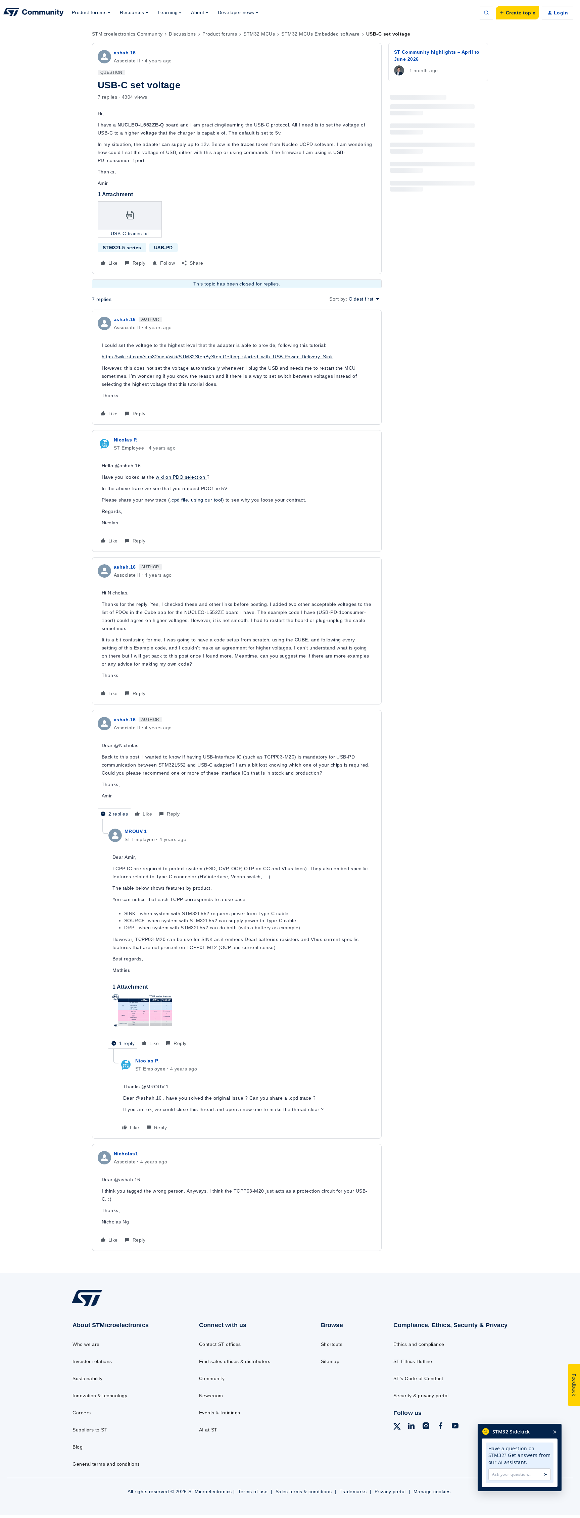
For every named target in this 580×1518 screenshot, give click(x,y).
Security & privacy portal (421, 1395)
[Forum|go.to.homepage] (33, 12)
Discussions (182, 34)
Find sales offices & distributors (235, 1361)
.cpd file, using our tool (196, 500)
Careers (81, 1412)
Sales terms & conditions (304, 1491)
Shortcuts (331, 1344)
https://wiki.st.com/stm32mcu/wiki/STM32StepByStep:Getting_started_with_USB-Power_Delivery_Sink (217, 356)
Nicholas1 (126, 1153)
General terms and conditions (106, 1464)
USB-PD (163, 247)
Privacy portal (390, 1491)
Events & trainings (219, 1412)
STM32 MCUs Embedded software (320, 34)
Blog (77, 1447)
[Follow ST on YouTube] (455, 1427)
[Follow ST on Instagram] (426, 1427)
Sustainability (87, 1378)
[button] (517, 12)
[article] (237, 367)
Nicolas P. (126, 439)
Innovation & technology (99, 1395)
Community (212, 1378)
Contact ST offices (220, 1344)
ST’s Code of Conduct (418, 1378)
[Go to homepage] (121, 1305)
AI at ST (208, 1429)
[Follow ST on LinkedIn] (411, 1427)
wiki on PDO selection (181, 477)
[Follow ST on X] (397, 1427)
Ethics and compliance (418, 1344)
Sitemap (330, 1361)
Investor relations (92, 1361)
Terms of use (253, 1491)
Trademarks (353, 1491)
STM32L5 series (122, 247)
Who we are (86, 1344)
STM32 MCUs (259, 34)
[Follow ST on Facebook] (440, 1427)
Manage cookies (432, 1491)
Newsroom (211, 1395)
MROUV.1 (136, 831)
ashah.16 (125, 52)
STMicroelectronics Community (127, 34)
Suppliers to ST (89, 1429)
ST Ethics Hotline (412, 1361)
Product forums (219, 34)
